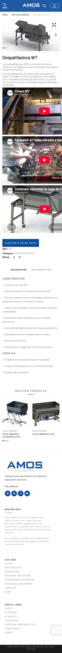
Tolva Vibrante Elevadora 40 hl (11, 435)
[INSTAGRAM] (21, 493)
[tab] (18, 270)
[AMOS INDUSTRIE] (31, 6)
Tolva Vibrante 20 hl (43, 434)
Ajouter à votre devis (20, 243)
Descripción (19, 269)
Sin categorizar (20, 14)
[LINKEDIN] (7, 493)
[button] (4, 6)
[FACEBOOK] (14, 493)
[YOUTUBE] (27, 493)
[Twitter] (20, 256)
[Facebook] (14, 256)
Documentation (41, 269)
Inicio (5, 14)
